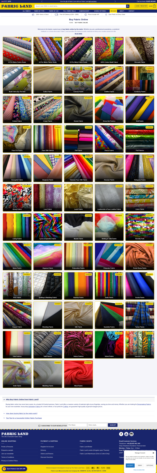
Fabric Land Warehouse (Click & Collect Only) (94, 453)
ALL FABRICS (27, 11)
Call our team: (146, 1)
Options (150, 465)
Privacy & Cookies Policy (139, 469)
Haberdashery (84, 11)
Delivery (43, 450)
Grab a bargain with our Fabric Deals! (78, 1)
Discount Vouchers (47, 457)
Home (71, 22)
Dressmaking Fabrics (144, 404)
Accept (130, 465)
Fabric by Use (54, 11)
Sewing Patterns (100, 11)
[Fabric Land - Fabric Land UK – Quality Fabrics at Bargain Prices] (16, 6)
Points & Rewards (7, 446)
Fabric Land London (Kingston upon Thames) (94, 450)
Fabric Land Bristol (86, 446)
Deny (140, 465)
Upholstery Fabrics (34, 406)
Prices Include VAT (93, 14)
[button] (153, 453)
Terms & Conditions (7, 457)
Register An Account (47, 446)
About (122, 11)
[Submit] (127, 6)
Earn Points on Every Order (117, 14)
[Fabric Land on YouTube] (126, 435)
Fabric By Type (39, 11)
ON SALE (113, 11)
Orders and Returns (47, 453)
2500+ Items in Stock (42, 14)
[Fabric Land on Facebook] (121, 435)
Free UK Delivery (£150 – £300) (69, 14)
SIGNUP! (113, 425)
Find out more (141, 446)
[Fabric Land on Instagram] (131, 435)
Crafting (65, 406)
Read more (78, 33)
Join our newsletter (7, 453)
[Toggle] (4, 399)
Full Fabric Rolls (69, 11)
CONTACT (131, 11)
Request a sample (7, 450)
